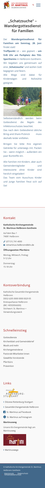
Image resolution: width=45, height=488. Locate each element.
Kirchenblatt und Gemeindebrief (18, 341)
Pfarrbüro (8, 362)
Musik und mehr (11, 345)
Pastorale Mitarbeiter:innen (16, 353)
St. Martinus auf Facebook (19, 412)
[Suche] (33, 5)
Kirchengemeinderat (13, 349)
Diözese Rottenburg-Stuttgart (19, 402)
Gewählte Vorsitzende (13, 358)
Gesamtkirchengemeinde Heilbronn (22, 407)
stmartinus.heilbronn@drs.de (20, 244)
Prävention (8, 366)
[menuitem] (33, 5)
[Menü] (38, 5)
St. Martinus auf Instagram (19, 417)
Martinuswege (11, 450)
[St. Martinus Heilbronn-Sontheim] (18, 5)
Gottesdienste (10, 337)
